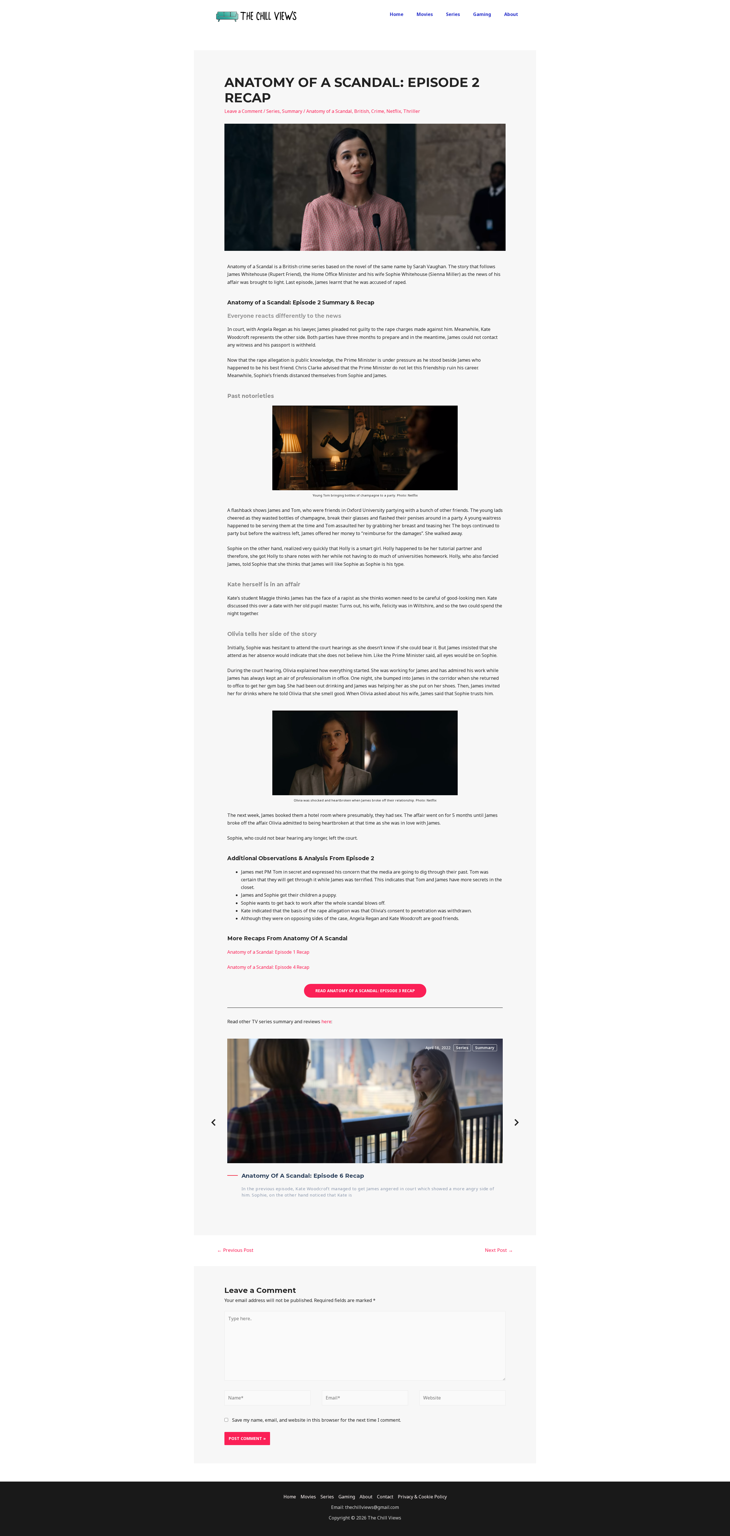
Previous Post (235, 1250)
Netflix (393, 111)
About (511, 14)
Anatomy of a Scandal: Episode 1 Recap (268, 952)
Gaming (482, 14)
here (326, 1021)
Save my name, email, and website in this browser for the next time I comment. (316, 1420)
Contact (385, 1497)
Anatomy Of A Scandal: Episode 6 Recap (303, 1175)
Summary (292, 111)
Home (396, 14)
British (361, 111)
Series (453, 14)
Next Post (499, 1250)
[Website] (462, 1398)
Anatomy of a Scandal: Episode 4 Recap (268, 967)
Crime (377, 111)
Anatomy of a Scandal (329, 111)
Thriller (411, 111)
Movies (425, 14)
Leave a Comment (243, 111)
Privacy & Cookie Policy (422, 1497)
